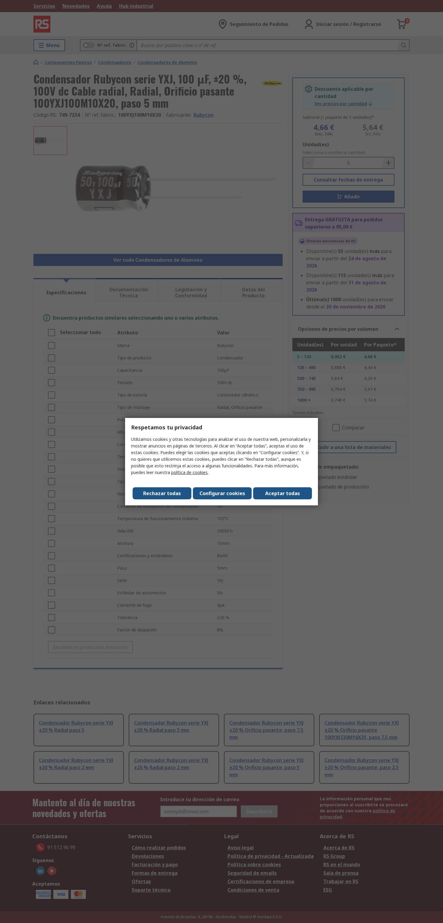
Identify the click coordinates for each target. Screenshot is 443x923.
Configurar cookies (222, 493)
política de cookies (189, 472)
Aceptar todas (282, 493)
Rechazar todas (162, 493)
